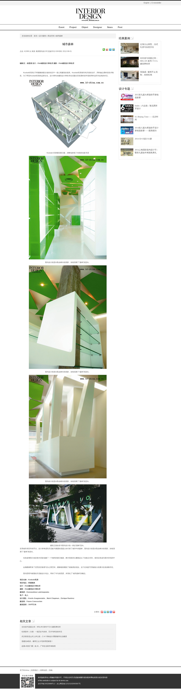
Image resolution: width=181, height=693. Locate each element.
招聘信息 (43, 670)
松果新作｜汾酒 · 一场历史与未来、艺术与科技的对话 (42, 632)
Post (120, 27)
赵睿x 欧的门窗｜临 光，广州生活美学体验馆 (39, 646)
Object (85, 27)
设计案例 (42, 36)
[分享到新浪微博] (107, 49)
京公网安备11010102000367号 (69, 684)
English (146, 3)
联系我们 (34, 670)
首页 (35, 36)
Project (73, 27)
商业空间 (51, 36)
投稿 (50, 670)
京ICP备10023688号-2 (46, 684)
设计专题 (124, 88)
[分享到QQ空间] (113, 49)
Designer (97, 27)
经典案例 (124, 38)
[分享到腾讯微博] (110, 49)
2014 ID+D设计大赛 (143, 139)
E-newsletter (156, 3)
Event (61, 27)
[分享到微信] (104, 49)
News (110, 27)
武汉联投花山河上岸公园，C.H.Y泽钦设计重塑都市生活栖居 (44, 636)
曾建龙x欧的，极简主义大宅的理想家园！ (37, 641)
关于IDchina (24, 670)
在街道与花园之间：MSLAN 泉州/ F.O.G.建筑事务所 (41, 627)
